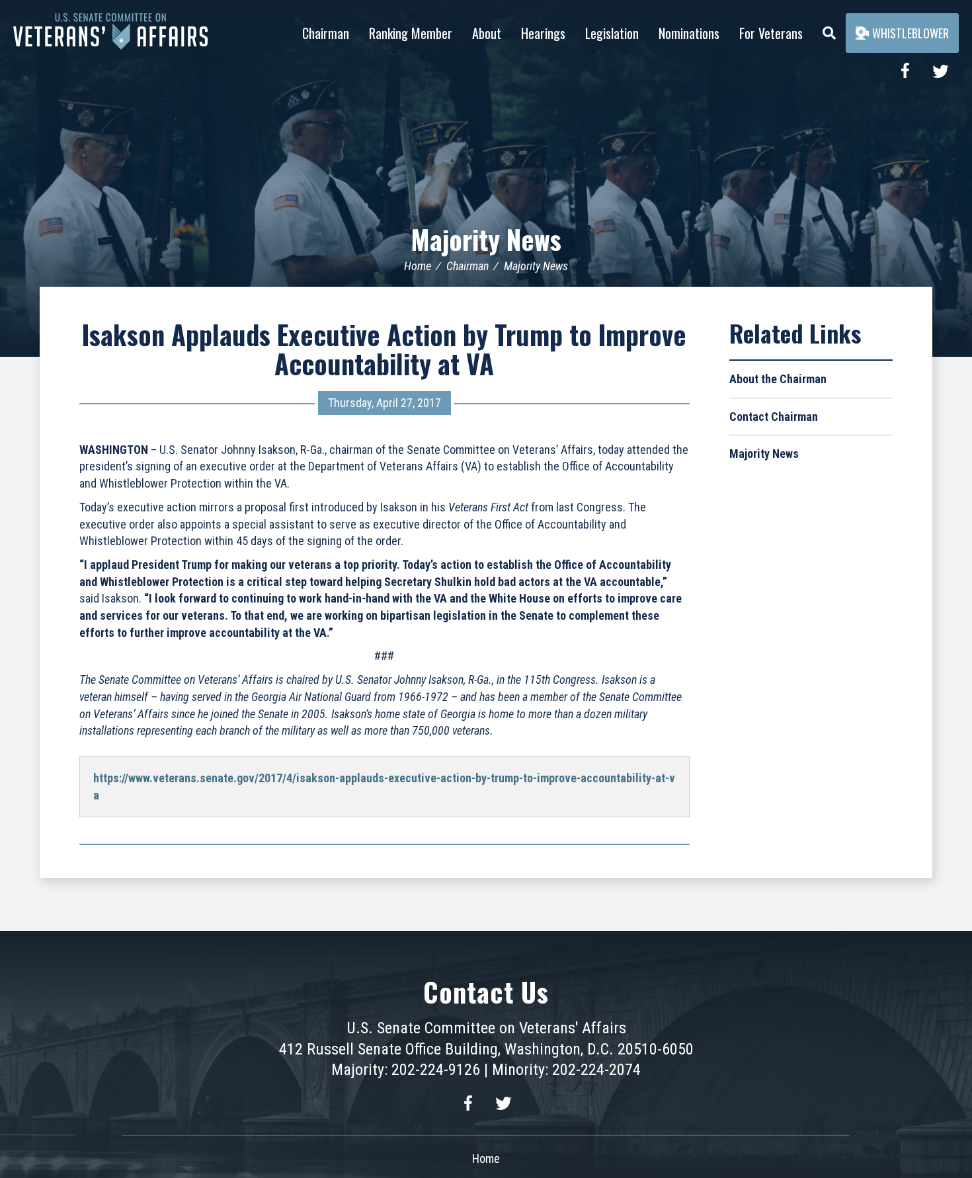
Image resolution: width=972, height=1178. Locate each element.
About (486, 33)
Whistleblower (910, 33)
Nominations (689, 33)
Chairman (325, 33)
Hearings (543, 33)
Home (417, 266)
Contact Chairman (773, 416)
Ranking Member (410, 33)
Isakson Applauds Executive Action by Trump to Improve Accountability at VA (384, 348)
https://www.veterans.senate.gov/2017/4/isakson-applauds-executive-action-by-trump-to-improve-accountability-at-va (384, 786)
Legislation (612, 33)
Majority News (486, 239)
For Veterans (771, 33)
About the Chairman (778, 379)
